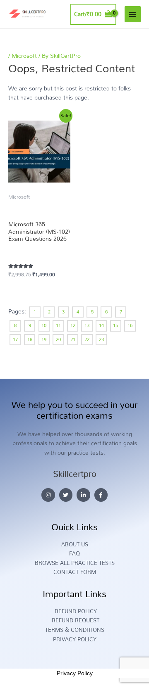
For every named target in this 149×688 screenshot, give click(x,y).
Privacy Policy (75, 673)
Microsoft (24, 55)
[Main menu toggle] (133, 14)
